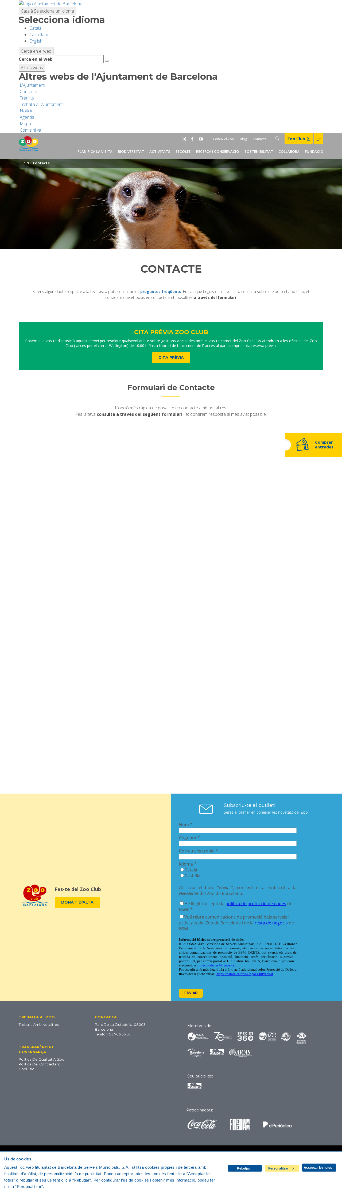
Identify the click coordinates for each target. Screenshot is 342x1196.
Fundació (314, 151)
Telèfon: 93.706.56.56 (112, 1034)
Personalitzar (278, 1168)
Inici (26, 163)
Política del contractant (39, 1064)
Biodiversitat (131, 151)
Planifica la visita (94, 151)
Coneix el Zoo (223, 139)
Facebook (193, 139)
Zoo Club (296, 138)
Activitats (159, 151)
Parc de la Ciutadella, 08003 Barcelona (120, 1026)
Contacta (259, 139)
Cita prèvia (171, 357)
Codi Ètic (26, 1069)
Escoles (183, 151)
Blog (243, 139)
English (35, 41)
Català (47, 11)
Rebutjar (243, 1168)
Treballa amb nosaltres (39, 1024)
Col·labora (289, 151)
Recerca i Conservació (217, 151)
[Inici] (28, 146)
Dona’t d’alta (77, 902)
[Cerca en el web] (107, 61)
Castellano (39, 34)
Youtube (202, 139)
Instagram (185, 139)
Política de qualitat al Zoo (41, 1059)
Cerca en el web (36, 59)
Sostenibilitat (258, 151)
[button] (47, 1016)
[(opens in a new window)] (50, 3)
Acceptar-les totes (318, 1168)
